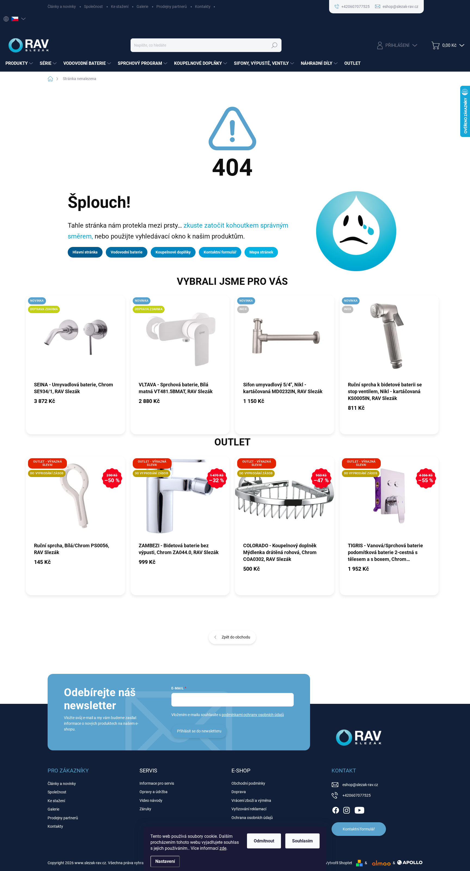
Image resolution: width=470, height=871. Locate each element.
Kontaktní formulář (220, 252)
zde (222, 848)
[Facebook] (336, 809)
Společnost (93, 6)
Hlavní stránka (85, 252)
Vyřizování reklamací (248, 809)
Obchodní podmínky (248, 783)
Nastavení (165, 861)
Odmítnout (264, 841)
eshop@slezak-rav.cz (360, 785)
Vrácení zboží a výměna (251, 800)
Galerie (142, 6)
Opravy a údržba (154, 792)
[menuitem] (19, 63)
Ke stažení (119, 6)
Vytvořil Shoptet (338, 863)
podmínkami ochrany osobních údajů (253, 715)
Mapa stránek (261, 252)
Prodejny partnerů (171, 6)
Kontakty (203, 6)
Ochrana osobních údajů (252, 817)
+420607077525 (356, 795)
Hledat (274, 45)
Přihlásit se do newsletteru (199, 731)
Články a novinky (62, 6)
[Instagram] (346, 809)
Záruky (145, 809)
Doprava (238, 792)
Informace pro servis (157, 783)
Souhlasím (302, 841)
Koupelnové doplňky (173, 252)
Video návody (151, 800)
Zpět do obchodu (236, 637)
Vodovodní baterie (127, 252)
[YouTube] (359, 809)
